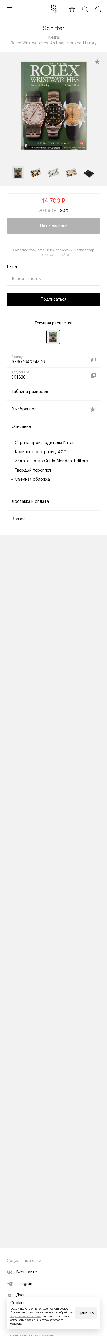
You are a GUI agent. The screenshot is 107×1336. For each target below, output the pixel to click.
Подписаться (53, 299)
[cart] (97, 9)
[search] (84, 9)
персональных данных (25, 1316)
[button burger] (9, 9)
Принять (86, 1313)
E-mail (13, 267)
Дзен (21, 1295)
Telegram (25, 1284)
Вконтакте (26, 1272)
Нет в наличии (54, 226)
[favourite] (72, 9)
